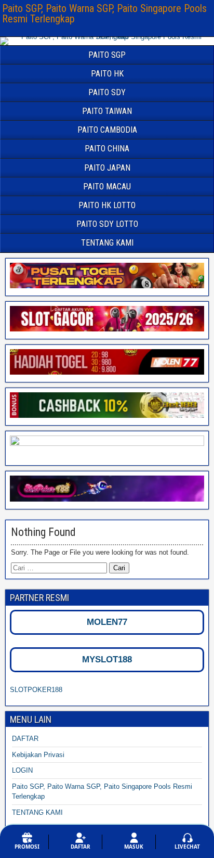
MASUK (133, 846)
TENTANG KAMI (107, 243)
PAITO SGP (107, 55)
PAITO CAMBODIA (107, 130)
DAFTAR (25, 738)
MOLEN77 (107, 622)
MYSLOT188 (107, 659)
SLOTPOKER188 (36, 690)
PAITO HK (107, 74)
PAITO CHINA (107, 148)
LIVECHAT (187, 846)
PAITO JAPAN (107, 168)
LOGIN (22, 770)
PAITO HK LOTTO (107, 205)
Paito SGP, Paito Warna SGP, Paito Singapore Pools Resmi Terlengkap (104, 13)
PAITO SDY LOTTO (107, 224)
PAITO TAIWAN (107, 111)
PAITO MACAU (107, 186)
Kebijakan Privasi (38, 755)
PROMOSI (27, 846)
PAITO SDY (107, 92)
